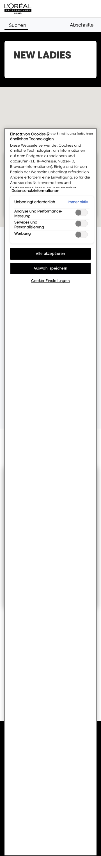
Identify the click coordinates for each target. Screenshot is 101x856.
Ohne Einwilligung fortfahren (70, 134)
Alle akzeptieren (50, 253)
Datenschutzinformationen (35, 190)
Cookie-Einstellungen (50, 281)
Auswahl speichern (50, 268)
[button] (83, 25)
